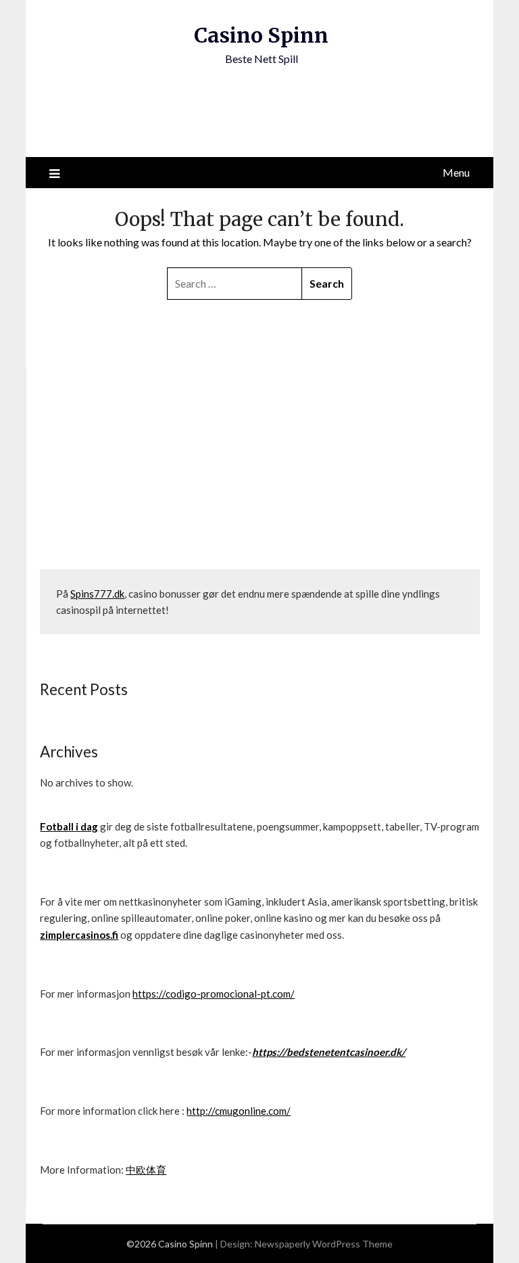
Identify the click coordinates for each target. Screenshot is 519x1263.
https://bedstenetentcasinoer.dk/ (328, 1052)
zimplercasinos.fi (79, 935)
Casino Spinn (261, 35)
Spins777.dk (97, 594)
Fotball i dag (69, 826)
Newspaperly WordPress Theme (324, 1243)
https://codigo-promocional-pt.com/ (213, 994)
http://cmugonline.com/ (239, 1111)
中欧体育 (146, 1170)
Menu (456, 172)
